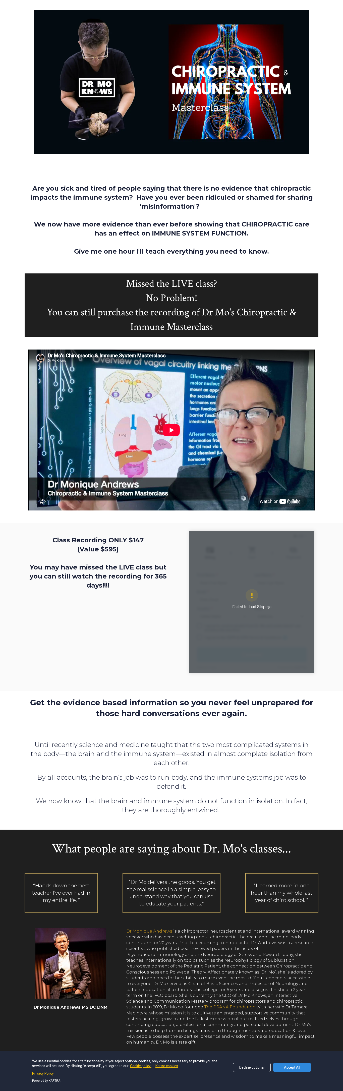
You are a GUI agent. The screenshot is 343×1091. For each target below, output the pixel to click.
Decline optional (251, 1067)
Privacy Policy (43, 1073)
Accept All (292, 1067)
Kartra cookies (166, 1066)
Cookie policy (140, 1066)
